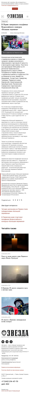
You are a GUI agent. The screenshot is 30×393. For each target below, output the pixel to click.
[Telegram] (17, 200)
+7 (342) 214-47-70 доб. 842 (9, 383)
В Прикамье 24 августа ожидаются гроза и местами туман (14, 289)
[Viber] (21, 200)
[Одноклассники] (15, 200)
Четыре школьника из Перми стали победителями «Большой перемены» (14, 211)
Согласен (15, 8)
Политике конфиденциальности (9, 5)
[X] (19, 200)
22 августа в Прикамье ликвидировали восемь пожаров (13, 321)
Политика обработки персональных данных (12, 370)
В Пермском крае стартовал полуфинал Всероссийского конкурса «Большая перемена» (12, 219)
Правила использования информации (10, 367)
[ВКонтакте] (13, 200)
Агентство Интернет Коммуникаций (10, 390)
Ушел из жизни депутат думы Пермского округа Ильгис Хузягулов (14, 257)
